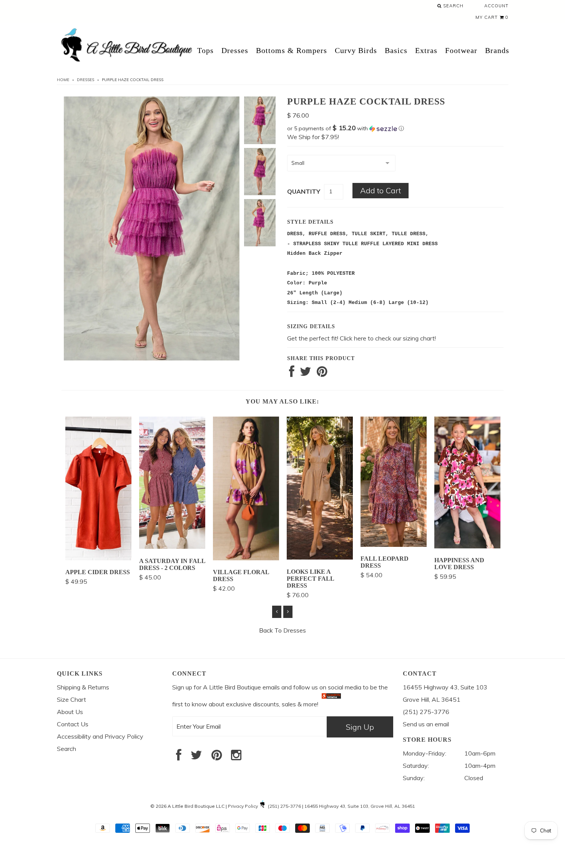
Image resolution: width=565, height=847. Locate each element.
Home (63, 79)
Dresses (234, 50)
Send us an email (426, 724)
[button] (395, 128)
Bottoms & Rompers (291, 50)
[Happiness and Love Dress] (467, 546)
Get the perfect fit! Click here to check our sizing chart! (361, 338)
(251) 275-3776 (284, 806)
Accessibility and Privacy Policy (100, 736)
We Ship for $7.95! (313, 137)
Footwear (461, 50)
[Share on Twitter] (305, 373)
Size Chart (71, 699)
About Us (70, 712)
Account (496, 5)
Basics (396, 50)
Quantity (303, 191)
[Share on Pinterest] (322, 373)
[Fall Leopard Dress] (394, 544)
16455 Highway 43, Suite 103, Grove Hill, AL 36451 (359, 806)
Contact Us (72, 724)
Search (453, 5)
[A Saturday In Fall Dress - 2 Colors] (172, 546)
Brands (497, 50)
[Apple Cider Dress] (98, 558)
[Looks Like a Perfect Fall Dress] (320, 557)
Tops (205, 50)
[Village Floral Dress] (246, 558)
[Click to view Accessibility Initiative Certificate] (331, 704)
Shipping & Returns (83, 687)
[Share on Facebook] (291, 373)
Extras (426, 50)
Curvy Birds (356, 50)
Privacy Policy (243, 806)
